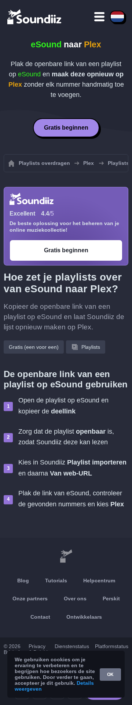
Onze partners (30, 598)
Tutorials (56, 580)
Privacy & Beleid (38, 649)
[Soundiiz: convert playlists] (66, 556)
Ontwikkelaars (84, 617)
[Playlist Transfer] (34, 16)
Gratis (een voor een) (34, 347)
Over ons (75, 598)
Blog (23, 580)
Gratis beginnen (66, 127)
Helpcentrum (99, 580)
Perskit (111, 598)
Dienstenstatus (72, 646)
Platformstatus (111, 646)
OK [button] (110, 674)
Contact (40, 617)
